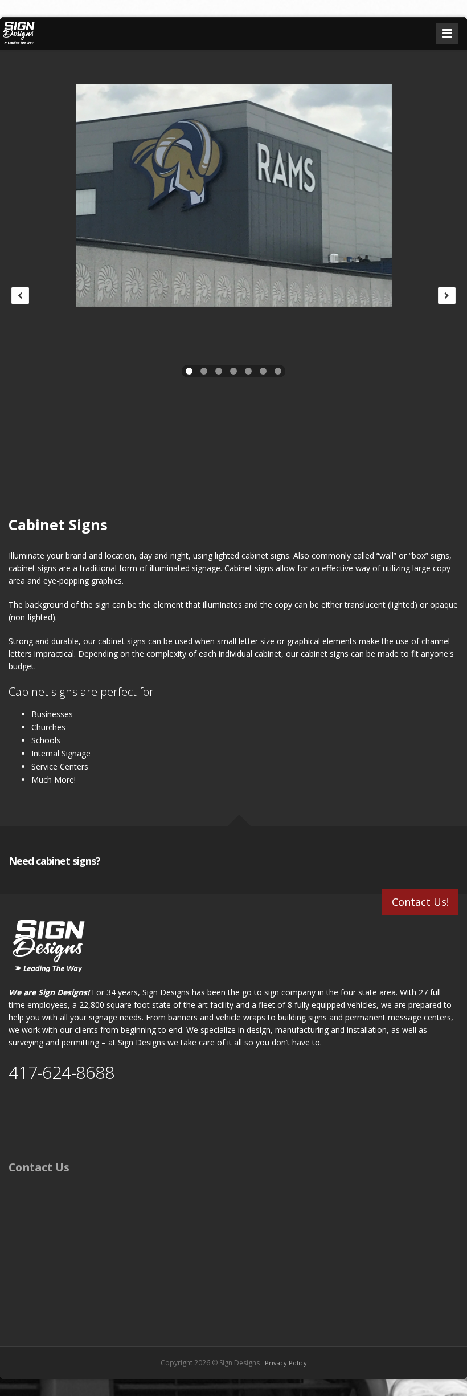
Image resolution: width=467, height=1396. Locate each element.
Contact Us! (420, 902)
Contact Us (39, 1167)
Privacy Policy (286, 1362)
